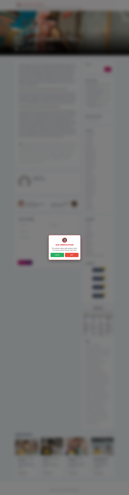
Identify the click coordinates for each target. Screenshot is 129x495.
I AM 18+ (57, 255)
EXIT (71, 255)
